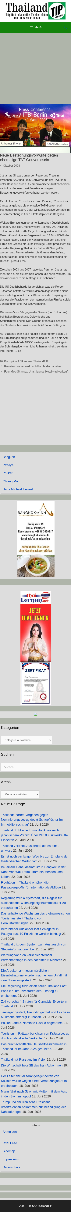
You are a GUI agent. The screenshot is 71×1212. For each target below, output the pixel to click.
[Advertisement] (35, 68)
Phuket (7, 473)
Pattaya (8, 465)
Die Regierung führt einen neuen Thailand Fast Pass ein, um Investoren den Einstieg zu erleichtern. (33, 991)
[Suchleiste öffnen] (65, 27)
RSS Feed (10, 1143)
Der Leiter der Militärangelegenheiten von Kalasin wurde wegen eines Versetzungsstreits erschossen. (34, 1081)
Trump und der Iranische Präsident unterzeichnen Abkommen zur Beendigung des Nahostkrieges (33, 1107)
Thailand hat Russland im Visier (23, 1059)
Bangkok (9, 457)
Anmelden (10, 1132)
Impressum (11, 1159)
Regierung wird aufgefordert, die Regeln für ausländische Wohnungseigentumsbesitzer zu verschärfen (33, 903)
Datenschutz (11, 1167)
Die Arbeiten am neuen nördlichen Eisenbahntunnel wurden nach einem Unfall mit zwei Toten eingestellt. (34, 975)
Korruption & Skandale (18, 361)
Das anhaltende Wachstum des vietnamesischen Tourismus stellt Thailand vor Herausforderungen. (35, 918)
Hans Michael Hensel (18, 489)
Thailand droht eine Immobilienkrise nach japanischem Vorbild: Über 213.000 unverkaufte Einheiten (34, 835)
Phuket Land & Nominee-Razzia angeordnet (32, 1023)
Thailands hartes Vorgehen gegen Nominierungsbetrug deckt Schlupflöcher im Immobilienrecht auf (32, 819)
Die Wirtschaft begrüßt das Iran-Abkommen (31, 1065)
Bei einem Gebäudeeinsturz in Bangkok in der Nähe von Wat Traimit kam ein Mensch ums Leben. (33, 872)
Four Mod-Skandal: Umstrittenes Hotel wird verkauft (36, 371)
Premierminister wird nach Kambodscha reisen (33, 366)
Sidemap (9, 1151)
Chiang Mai (11, 481)
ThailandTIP (40, 361)
